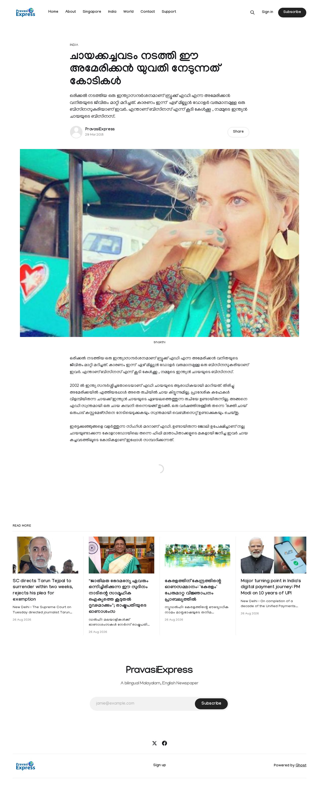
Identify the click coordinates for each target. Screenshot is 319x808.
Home (53, 12)
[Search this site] (252, 12)
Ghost (301, 766)
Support (169, 12)
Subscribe (292, 12)
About (70, 12)
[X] (154, 743)
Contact (148, 12)
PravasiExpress (100, 129)
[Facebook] (164, 743)
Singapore (92, 12)
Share (238, 132)
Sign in (267, 12)
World (128, 12)
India (112, 12)
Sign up (159, 765)
